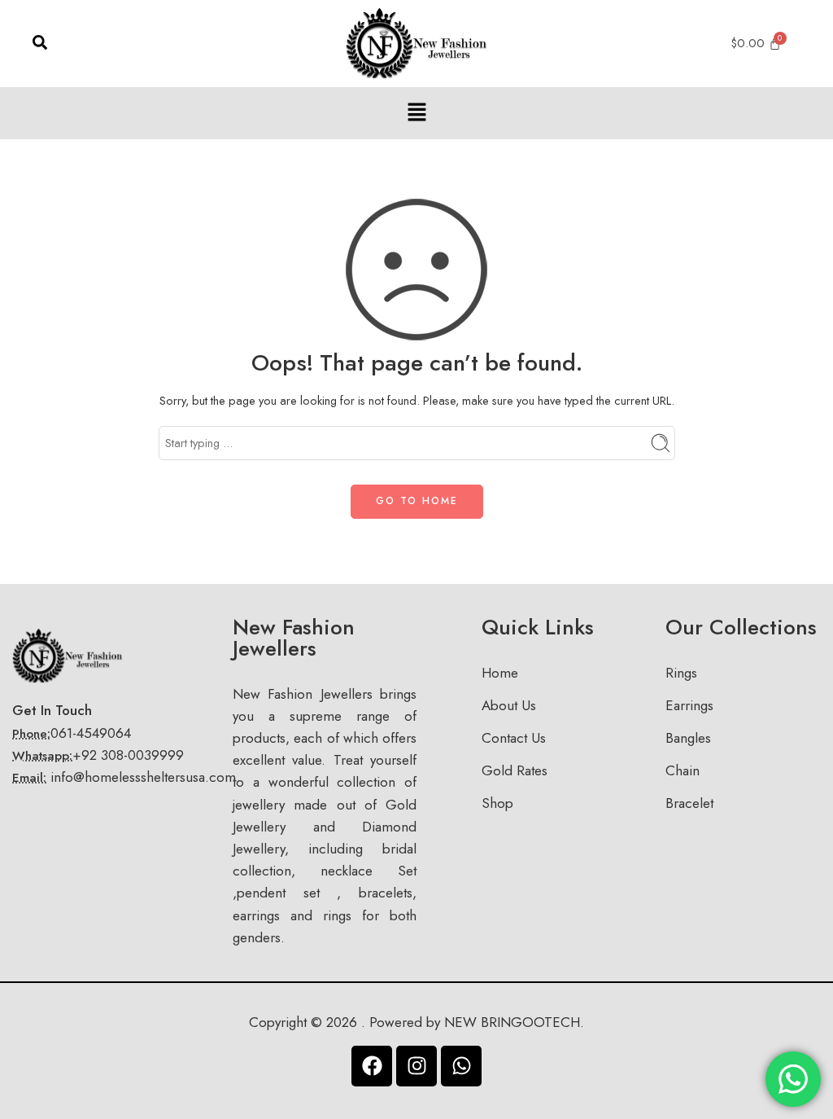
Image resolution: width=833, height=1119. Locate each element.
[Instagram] (416, 1066)
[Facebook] (371, 1066)
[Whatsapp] (461, 1066)
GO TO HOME (417, 501)
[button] (416, 112)
